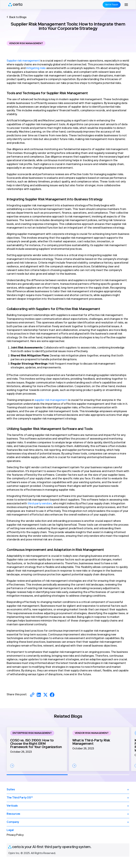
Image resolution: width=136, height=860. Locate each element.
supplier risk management (51, 400)
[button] (126, 5)
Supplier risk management (23, 61)
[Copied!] (32, 694)
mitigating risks (36, 68)
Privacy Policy (15, 835)
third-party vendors (40, 503)
